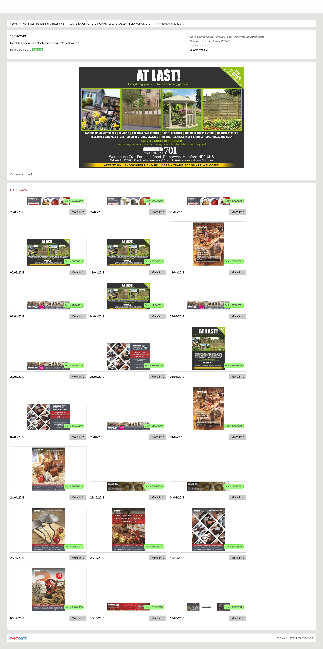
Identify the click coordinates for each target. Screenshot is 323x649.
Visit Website (200, 49)
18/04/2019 (18, 36)
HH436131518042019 (170, 23)
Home (13, 23)
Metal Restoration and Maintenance (43, 23)
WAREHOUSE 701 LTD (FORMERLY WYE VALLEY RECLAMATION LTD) (110, 23)
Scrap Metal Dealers (65, 43)
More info (78, 212)
